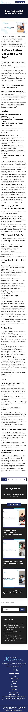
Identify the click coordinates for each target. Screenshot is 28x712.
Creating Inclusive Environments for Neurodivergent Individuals (14, 624)
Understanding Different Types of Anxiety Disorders (13, 632)
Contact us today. (6, 376)
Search (22, 609)
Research (4, 168)
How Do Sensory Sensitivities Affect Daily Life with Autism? (13, 639)
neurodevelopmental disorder (16, 91)
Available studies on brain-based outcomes (13, 174)
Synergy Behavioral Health (9, 357)
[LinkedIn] (17, 670)
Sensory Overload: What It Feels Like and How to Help (14, 628)
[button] (9, 479)
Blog (6, 536)
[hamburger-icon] (15, 2)
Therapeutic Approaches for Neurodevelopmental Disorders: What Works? (12, 119)
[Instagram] (14, 670)
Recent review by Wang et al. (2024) (11, 184)
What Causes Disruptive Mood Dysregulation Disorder (12, 635)
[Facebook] (11, 670)
